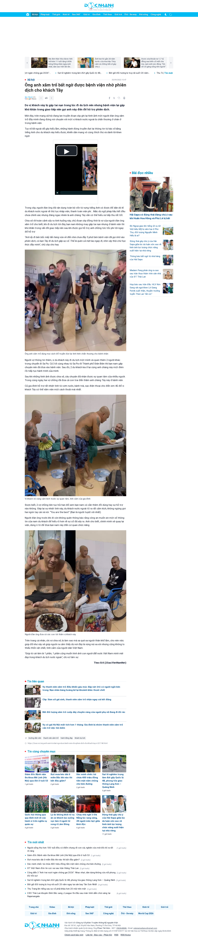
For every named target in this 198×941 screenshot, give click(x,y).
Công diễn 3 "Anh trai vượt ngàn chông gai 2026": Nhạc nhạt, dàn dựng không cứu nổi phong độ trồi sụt (76, 874)
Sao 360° (76, 14)
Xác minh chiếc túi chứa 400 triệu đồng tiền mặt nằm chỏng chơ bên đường (69, 864)
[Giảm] (41, 98)
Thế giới (56, 14)
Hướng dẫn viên (35, 738)
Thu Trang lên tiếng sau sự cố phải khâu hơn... (141, 73)
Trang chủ (34, 907)
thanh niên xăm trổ (50, 738)
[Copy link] (119, 98)
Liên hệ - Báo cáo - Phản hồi (99, 935)
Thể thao (107, 14)
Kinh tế (66, 14)
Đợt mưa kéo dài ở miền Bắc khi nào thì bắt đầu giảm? (58, 859)
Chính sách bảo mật (74, 935)
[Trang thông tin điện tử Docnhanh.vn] (99, 6)
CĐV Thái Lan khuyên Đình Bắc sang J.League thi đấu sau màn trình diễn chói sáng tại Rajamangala (76, 895)
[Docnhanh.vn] (42, 926)
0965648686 (121, 928)
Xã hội (35, 14)
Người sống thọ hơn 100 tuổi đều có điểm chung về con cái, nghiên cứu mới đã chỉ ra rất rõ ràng (76, 849)
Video (52, 907)
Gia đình (96, 14)
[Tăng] (51, 98)
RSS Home (126, 935)
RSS (116, 935)
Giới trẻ (118, 14)
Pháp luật (45, 14)
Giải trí (86, 14)
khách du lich (80, 738)
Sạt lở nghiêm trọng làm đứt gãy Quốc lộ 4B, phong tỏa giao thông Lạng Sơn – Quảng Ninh (76, 880)
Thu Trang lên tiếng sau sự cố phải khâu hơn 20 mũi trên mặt (62, 888)
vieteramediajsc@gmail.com (145, 928)
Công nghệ (156, 14)
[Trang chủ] (28, 14)
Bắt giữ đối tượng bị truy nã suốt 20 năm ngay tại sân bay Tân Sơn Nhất (67, 884)
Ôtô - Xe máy (130, 14)
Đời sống (143, 14)
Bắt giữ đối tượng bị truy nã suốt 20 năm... (92, 73)
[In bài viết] (124, 98)
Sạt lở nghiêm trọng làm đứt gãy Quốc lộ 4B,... (43, 73)
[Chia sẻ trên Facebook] (109, 98)
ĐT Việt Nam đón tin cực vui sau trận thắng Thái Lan (58, 868)
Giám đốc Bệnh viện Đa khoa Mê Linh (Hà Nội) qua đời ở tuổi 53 (63, 855)
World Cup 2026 (145, 913)
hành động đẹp (66, 738)
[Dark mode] (166, 14)
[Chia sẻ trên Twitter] (114, 98)
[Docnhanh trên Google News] (30, 98)
